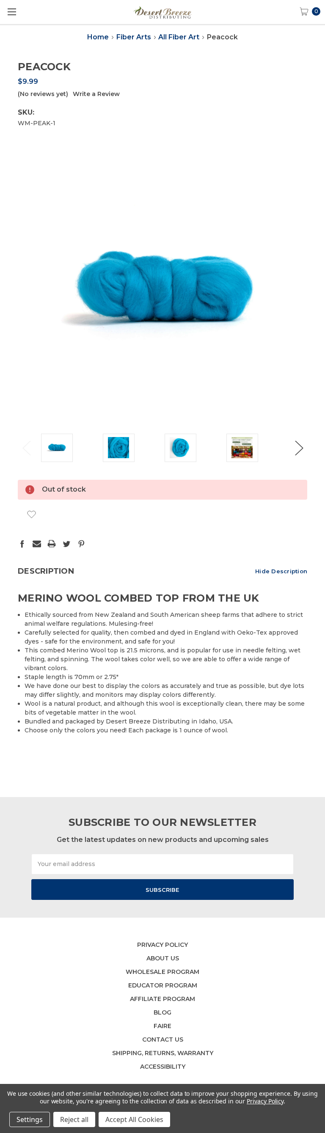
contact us (162, 1039)
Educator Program (162, 985)
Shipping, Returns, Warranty (162, 1053)
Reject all (74, 1119)
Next (298, 448)
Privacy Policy (162, 945)
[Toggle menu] (11, 11)
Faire (162, 1026)
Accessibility (162, 1066)
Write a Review (96, 94)
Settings (30, 1119)
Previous (26, 448)
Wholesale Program (162, 972)
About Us (162, 958)
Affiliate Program (162, 999)
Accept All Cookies (134, 1119)
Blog (162, 1012)
